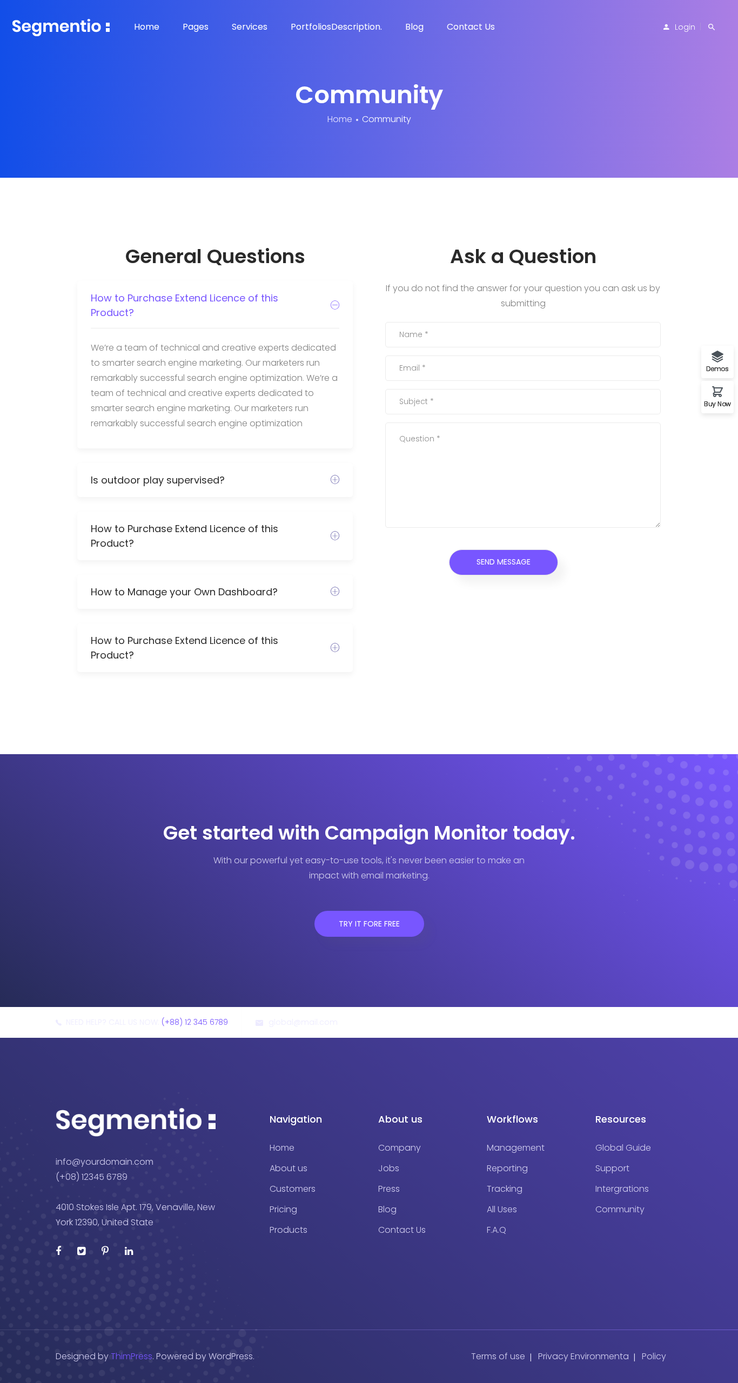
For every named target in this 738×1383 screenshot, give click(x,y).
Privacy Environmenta (583, 1356)
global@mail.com (303, 1022)
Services (249, 27)
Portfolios (336, 27)
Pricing (283, 1209)
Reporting (507, 1168)
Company (399, 1148)
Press (389, 1189)
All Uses (502, 1209)
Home (146, 27)
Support (612, 1168)
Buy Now (717, 403)
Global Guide (623, 1148)
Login (685, 27)
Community (620, 1209)
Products (288, 1230)
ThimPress (131, 1356)
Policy (654, 1356)
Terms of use (498, 1356)
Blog (414, 27)
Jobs (388, 1168)
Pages (196, 27)
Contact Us (471, 27)
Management (516, 1148)
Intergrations (622, 1189)
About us (288, 1168)
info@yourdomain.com (104, 1162)
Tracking (504, 1189)
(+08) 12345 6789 (92, 1177)
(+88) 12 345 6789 (195, 1022)
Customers (293, 1189)
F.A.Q (496, 1230)
